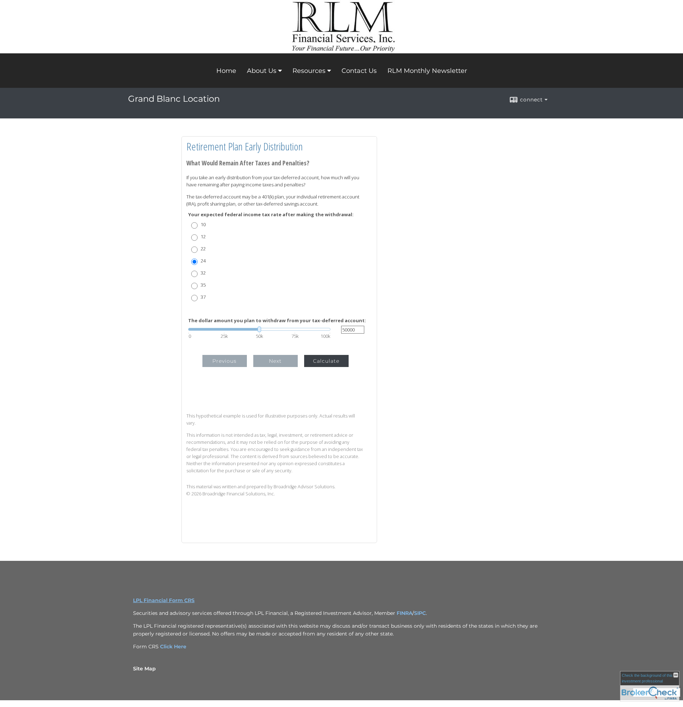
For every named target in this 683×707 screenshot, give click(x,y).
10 (203, 224)
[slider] (259, 329)
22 (203, 248)
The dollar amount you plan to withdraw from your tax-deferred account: (277, 320)
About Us (261, 71)
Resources (308, 71)
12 (203, 236)
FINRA (404, 613)
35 (203, 285)
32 (203, 273)
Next (275, 361)
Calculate (326, 361)
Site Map (144, 668)
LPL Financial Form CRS (164, 600)
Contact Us (359, 71)
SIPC (420, 613)
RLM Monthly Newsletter (427, 71)
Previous (224, 361)
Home (226, 71)
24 (203, 261)
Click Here (173, 646)
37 (203, 297)
